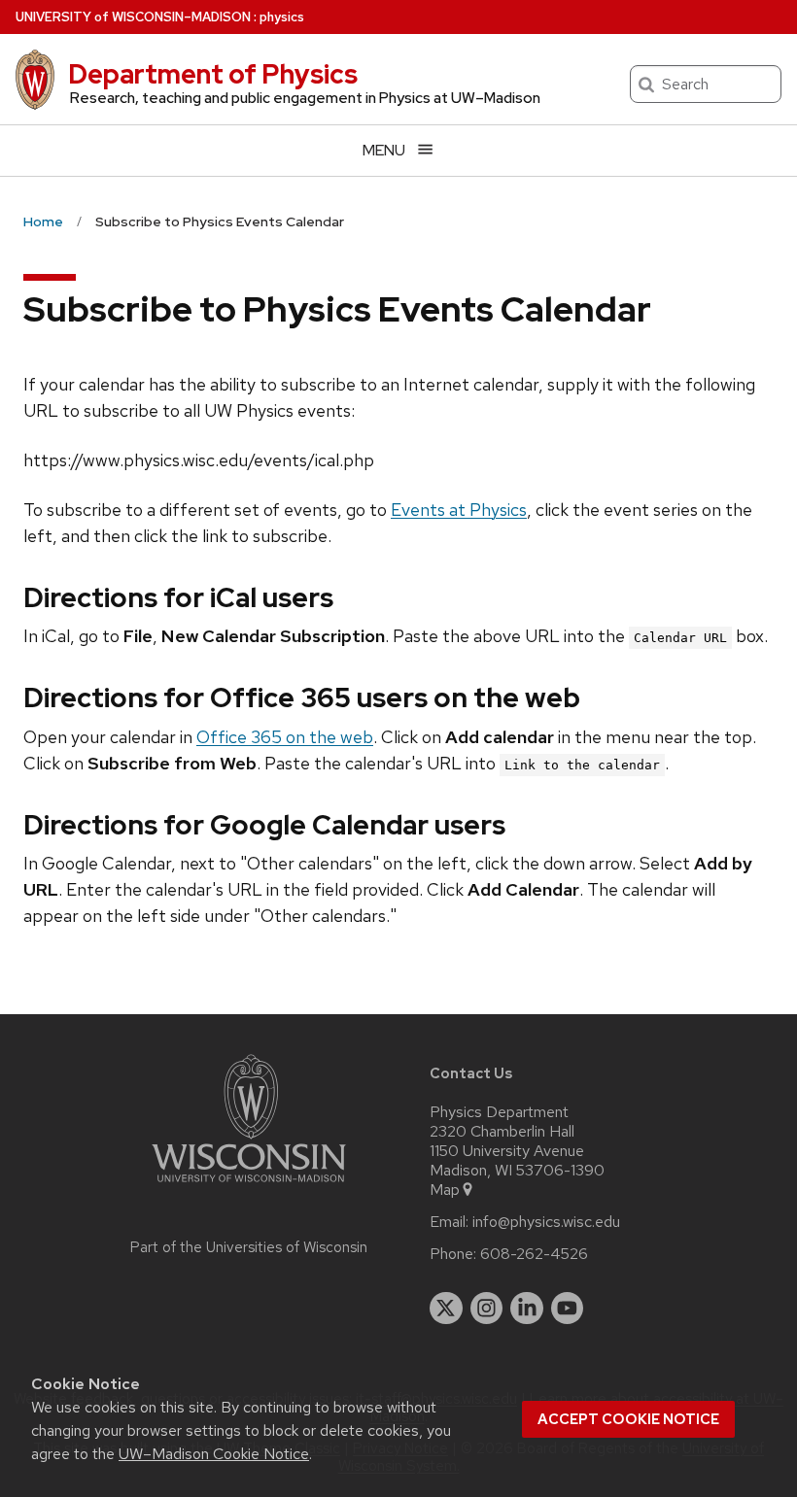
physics (282, 17)
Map (445, 1190)
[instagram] (486, 1308)
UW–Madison (133, 17)
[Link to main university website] (249, 1185)
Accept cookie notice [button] (628, 1419)
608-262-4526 (534, 1254)
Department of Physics (213, 73)
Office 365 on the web (284, 737)
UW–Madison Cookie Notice (214, 1454)
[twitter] (446, 1308)
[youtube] (567, 1308)
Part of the (248, 1247)
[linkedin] (526, 1308)
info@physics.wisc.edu (546, 1222)
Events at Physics (459, 509)
